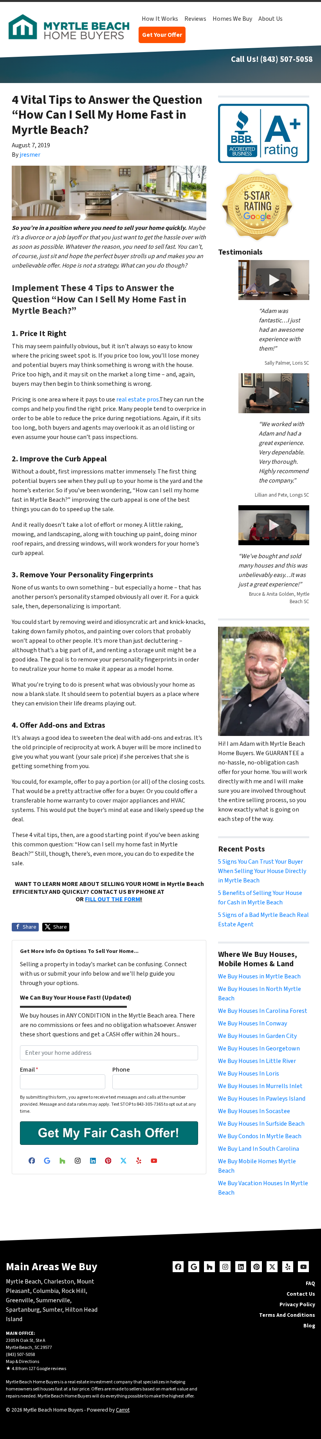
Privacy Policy (297, 1304)
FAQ (310, 1283)
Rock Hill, (74, 1291)
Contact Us (301, 1294)
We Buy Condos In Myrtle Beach (259, 1136)
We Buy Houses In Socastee (254, 1111)
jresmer (30, 154)
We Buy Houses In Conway (252, 1023)
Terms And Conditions (287, 1315)
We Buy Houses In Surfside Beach (261, 1123)
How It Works (160, 18)
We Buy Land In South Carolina (258, 1148)
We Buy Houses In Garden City (257, 1036)
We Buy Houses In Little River (257, 1061)
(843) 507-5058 (286, 59)
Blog (309, 1325)
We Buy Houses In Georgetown (259, 1048)
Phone (121, 1069)
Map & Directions (22, 1361)
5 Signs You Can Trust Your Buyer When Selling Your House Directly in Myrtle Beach (262, 871)
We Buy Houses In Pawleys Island (261, 1098)
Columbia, (46, 1291)
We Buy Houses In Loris (248, 1073)
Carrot (123, 1410)
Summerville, (54, 1300)
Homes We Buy (232, 18)
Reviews (195, 18)
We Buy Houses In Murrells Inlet (260, 1086)
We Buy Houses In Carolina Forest (262, 1011)
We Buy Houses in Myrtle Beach (259, 976)
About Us (270, 18)
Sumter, (53, 1309)
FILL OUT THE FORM (112, 899)
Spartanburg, (23, 1309)
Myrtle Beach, (24, 1281)
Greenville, (20, 1300)
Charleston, (60, 1281)
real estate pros (137, 399)
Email (29, 1069)
